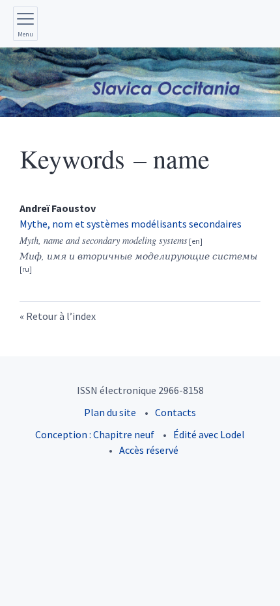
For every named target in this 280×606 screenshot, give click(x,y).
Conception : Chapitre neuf (94, 434)
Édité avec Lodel (209, 434)
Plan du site (110, 412)
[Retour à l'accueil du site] (140, 82)
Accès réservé (148, 449)
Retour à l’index (61, 316)
